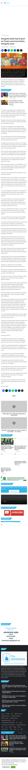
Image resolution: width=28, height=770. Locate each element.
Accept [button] (13, 767)
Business (7, 35)
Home (3, 35)
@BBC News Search (18, 713)
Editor (14, 396)
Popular (20, 732)
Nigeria (15, 726)
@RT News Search (5, 718)
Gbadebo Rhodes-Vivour (21, 724)
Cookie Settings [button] (6, 767)
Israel (6, 726)
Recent (7, 732)
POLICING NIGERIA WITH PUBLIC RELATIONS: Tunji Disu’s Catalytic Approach (16, 102)
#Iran (12, 713)
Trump (15, 729)
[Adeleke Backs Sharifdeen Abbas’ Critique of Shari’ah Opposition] (21, 456)
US (18, 729)
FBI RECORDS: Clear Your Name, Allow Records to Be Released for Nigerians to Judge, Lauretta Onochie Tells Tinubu (18, 95)
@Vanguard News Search (6, 720)
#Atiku (3, 713)
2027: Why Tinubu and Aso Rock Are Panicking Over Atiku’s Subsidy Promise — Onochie (21, 447)
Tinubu (11, 729)
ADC (13, 720)
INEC (3, 726)
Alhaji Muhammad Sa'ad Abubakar (8, 722)
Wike (22, 729)
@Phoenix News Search (16, 715)
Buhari (20, 722)
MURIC (10, 726)
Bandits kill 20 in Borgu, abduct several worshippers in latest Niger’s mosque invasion (7, 447)
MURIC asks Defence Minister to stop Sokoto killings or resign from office (6, 469)
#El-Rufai (7, 713)
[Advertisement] (14, 20)
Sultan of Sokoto (5, 729)
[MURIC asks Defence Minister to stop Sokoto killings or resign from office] (7, 460)
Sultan (19, 726)
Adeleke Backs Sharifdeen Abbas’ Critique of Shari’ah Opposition (20, 463)
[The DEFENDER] (6, 3)
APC (17, 722)
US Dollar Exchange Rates (8, 522)
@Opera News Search (6, 715)
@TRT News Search (14, 718)
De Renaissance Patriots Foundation (8, 724)
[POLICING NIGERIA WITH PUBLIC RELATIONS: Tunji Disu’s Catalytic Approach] (4, 102)
